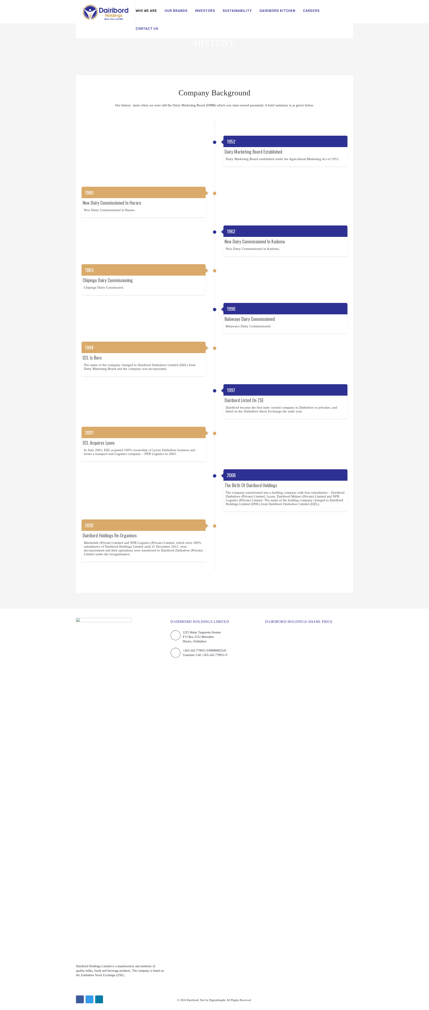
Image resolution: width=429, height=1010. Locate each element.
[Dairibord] (105, 11)
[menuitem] (146, 11)
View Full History (214, 573)
